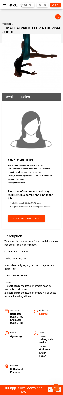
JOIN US (42, 5)
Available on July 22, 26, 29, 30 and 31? (26, 203)
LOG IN (55, 5)
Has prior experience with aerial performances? (30, 207)
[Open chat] (55, 387)
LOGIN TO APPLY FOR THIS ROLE (26, 218)
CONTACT (28, 5)
